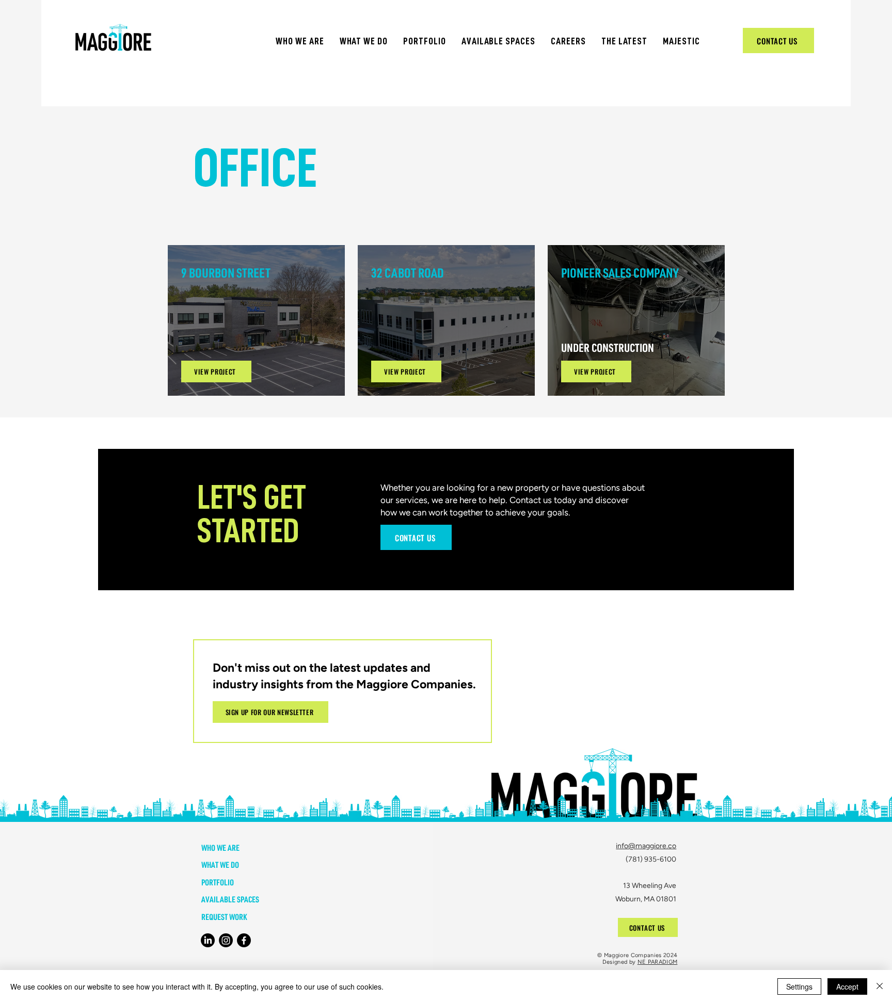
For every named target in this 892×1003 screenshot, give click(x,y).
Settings (799, 986)
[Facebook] (244, 940)
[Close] (879, 986)
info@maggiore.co (646, 846)
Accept (847, 986)
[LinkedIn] (208, 940)
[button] (300, 41)
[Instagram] (226, 940)
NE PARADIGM (658, 962)
